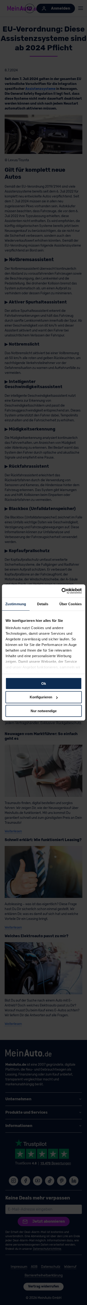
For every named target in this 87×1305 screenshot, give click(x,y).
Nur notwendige (44, 711)
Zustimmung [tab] (15, 604)
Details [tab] (42, 604)
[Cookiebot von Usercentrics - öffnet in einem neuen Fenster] (62, 591)
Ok (43, 683)
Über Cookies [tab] (70, 604)
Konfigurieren (41, 697)
